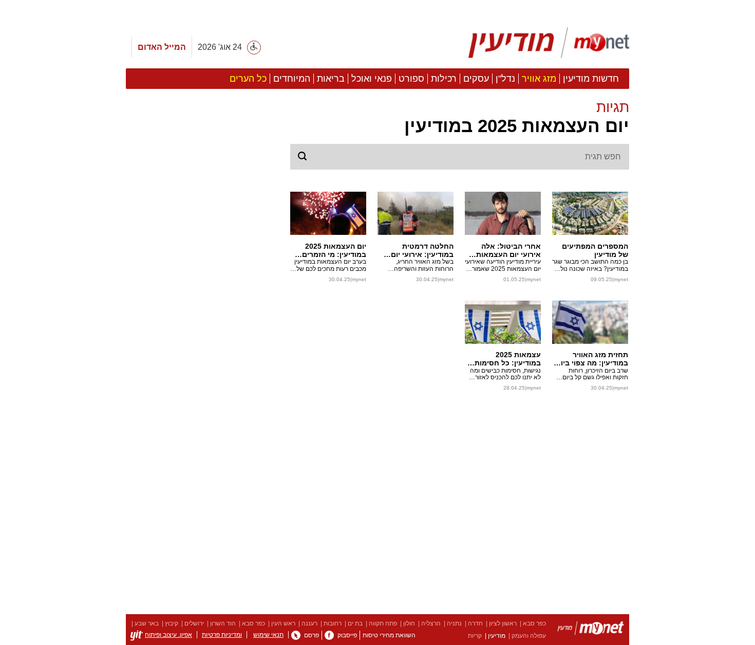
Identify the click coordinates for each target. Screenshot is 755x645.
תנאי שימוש (268, 634)
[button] (459, 117)
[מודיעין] (590, 630)
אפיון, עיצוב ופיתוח (168, 634)
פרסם (311, 635)
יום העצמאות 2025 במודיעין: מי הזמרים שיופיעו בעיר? (334, 250)
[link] (329, 635)
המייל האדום (162, 47)
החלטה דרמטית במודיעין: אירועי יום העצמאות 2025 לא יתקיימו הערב (422, 250)
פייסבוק (347, 635)
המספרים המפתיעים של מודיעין (595, 250)
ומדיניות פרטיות (222, 634)
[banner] (377, 44)
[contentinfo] (377, 629)
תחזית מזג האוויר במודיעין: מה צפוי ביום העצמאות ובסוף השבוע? (592, 359)
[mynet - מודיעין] (548, 42)
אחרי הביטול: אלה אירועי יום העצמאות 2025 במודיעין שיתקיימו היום (503, 250)
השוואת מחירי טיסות (389, 635)
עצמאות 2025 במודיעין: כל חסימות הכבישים (508, 359)
